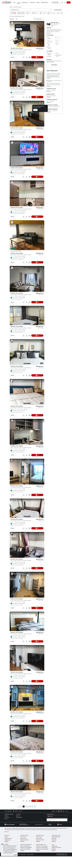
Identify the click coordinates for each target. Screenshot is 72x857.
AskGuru (6, 836)
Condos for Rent (39, 836)
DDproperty (7, 835)
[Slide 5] (28, 363)
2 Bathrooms (49, 110)
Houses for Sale (23, 838)
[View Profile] (20, 23)
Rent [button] (18, 2)
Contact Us (18, 814)
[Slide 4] (27, 45)
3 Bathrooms (54, 110)
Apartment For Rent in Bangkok (26, 847)
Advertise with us (44, 2)
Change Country (50, 814)
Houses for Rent (39, 838)
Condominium (49, 75)
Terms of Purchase (30, 854)
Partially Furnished (56, 106)
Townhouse (49, 76)
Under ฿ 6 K (54, 90)
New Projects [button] (24, 2)
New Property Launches (56, 836)
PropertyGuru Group (9, 814)
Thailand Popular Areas (41, 844)
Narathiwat (54, 95)
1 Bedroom (52, 101)
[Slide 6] (29, 363)
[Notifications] (65, 2)
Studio (48, 101)
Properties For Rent (40, 835)
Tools (53, 844)
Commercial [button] (32, 2)
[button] (49, 33)
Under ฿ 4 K (49, 90)
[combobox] (31, 10)
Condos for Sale (23, 836)
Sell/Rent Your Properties (56, 847)
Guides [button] (38, 2)
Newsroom (18, 815)
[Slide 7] (29, 516)
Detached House (55, 75)
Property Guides (8, 839)
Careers (6, 818)
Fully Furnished (49, 106)
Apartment (53, 76)
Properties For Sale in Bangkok (41, 847)
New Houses (54, 839)
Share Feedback (19, 817)
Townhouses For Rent (40, 839)
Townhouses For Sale (24, 839)
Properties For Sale (24, 835)
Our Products (7, 817)
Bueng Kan (49, 95)
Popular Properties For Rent (26, 844)
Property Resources (8, 838)
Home (11, 7)
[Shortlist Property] (42, 23)
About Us (6, 815)
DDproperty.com (7, 828)
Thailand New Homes (56, 835)
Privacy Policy (14, 849)
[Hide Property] (40, 23)
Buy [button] (14, 2)
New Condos (54, 838)
